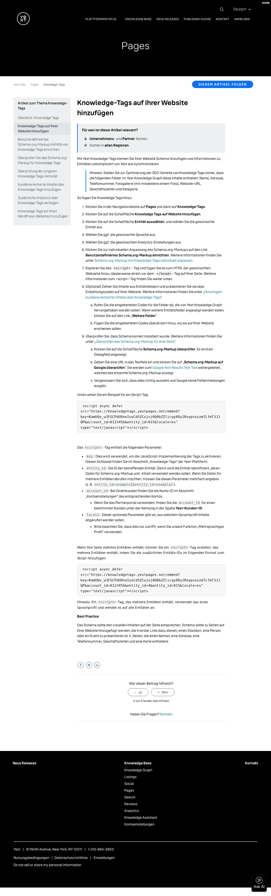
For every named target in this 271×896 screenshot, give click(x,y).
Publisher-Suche (197, 19)
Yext (17, 849)
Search (129, 797)
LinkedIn (97, 665)
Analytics (131, 811)
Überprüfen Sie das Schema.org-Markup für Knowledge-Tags (43, 160)
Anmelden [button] (242, 19)
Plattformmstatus (101, 19)
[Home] (23, 24)
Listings (130, 777)
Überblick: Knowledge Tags (38, 118)
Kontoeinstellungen (139, 824)
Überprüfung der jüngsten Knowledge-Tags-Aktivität (38, 173)
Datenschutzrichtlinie (71, 858)
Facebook (80, 665)
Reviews (130, 804)
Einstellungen (104, 858)
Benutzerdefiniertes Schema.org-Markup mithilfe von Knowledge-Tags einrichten (43, 144)
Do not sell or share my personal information (47, 865)
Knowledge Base (138, 19)
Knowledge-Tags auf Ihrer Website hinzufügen (38, 128)
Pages (34, 84)
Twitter (89, 665)
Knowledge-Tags (54, 84)
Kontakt (222, 19)
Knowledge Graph (138, 770)
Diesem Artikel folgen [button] (222, 84)
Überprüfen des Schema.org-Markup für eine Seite (135, 341)
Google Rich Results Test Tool (174, 367)
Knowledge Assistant (140, 817)
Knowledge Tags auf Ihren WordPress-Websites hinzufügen (43, 213)
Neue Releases (167, 19)
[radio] (138, 692)
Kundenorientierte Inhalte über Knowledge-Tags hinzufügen (41, 187)
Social (129, 783)
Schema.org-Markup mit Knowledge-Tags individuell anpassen (143, 260)
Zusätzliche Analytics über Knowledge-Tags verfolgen (38, 200)
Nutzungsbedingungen (31, 858)
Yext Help (20, 84)
